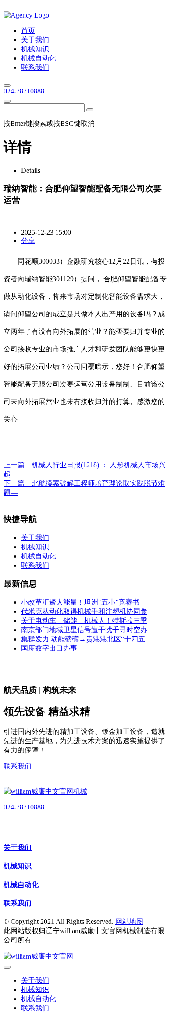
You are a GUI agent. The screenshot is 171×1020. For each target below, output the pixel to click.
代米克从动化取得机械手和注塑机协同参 (84, 611)
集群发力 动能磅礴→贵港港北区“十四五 (83, 639)
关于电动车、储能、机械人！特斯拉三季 (84, 620)
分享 (28, 240)
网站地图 (129, 921)
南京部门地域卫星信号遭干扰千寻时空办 (84, 629)
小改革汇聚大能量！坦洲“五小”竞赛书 (80, 602)
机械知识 (18, 866)
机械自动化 (21, 884)
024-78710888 (24, 91)
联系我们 (18, 766)
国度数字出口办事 (49, 648)
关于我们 (18, 847)
